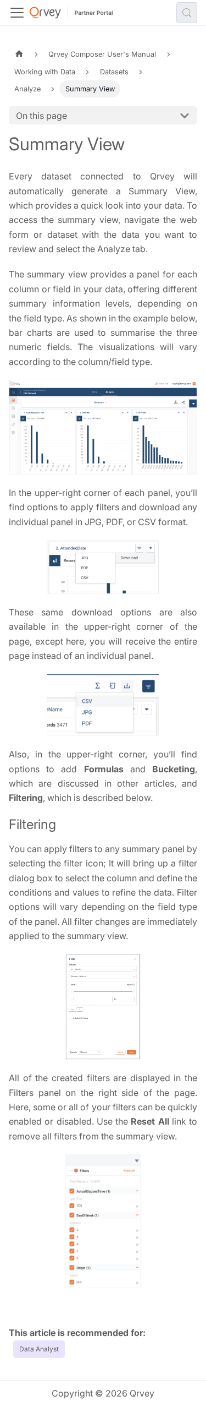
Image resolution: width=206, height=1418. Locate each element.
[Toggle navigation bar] (17, 12)
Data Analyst (39, 1349)
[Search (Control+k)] (186, 12)
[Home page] (19, 54)
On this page (41, 115)
